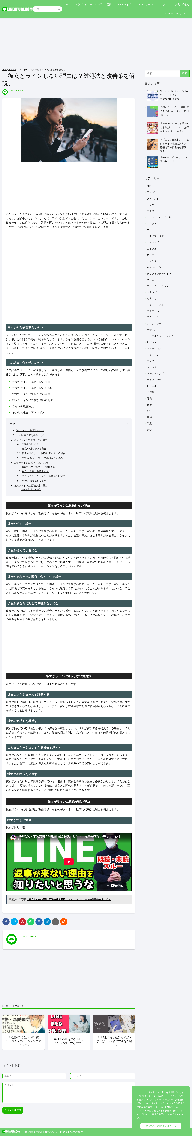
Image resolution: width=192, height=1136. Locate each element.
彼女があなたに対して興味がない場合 (42, 458)
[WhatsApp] (30, 921)
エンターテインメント (159, 217)
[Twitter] (14, 921)
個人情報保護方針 (33, 1131)
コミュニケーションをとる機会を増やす (43, 476)
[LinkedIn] (39, 921)
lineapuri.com (17, 90)
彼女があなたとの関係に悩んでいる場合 (43, 453)
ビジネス (152, 342)
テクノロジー (154, 323)
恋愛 (109, 4)
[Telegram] (47, 921)
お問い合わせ (182, 4)
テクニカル (153, 311)
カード (150, 230)
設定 (149, 423)
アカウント (153, 198)
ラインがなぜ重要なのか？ (30, 430)
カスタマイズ (124, 4)
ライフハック (154, 379)
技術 (149, 404)
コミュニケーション (147, 4)
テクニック (153, 317)
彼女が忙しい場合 (31, 444)
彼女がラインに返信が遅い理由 (30, 485)
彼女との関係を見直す (34, 481)
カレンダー (153, 261)
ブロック (152, 367)
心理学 (150, 392)
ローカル (152, 386)
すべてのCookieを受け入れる (161, 1126)
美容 (149, 417)
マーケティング (155, 373)
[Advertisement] (96, 44)
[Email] (55, 921)
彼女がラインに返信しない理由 (30, 440)
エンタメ (152, 223)
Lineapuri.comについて (177, 13)
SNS (149, 186)
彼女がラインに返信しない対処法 (32, 462)
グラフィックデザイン (159, 273)
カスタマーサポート (158, 236)
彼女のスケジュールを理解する (38, 466)
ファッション (154, 348)
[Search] (59, 8)
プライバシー (154, 354)
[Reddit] (63, 921)
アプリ (150, 205)
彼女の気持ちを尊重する (35, 471)
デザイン (152, 329)
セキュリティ (154, 298)
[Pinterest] (22, 921)
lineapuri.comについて (71, 1131)
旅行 (149, 411)
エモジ (150, 211)
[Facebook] (6, 921)
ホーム (66, 4)
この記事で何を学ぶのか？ (30, 435)
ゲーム (150, 280)
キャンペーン (154, 267)
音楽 (149, 429)
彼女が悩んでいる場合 (34, 448)
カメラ (150, 254)
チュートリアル (155, 304)
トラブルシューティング (88, 4)
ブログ (166, 4)
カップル (152, 248)
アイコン (152, 192)
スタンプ (152, 292)
